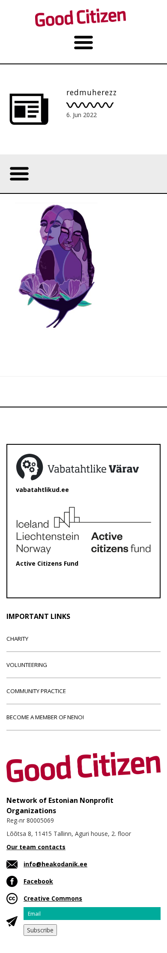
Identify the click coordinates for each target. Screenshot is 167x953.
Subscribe (40, 930)
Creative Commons (53, 898)
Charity (17, 638)
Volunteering (26, 665)
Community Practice (36, 691)
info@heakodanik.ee (55, 864)
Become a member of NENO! (45, 717)
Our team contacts (36, 847)
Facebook (38, 881)
